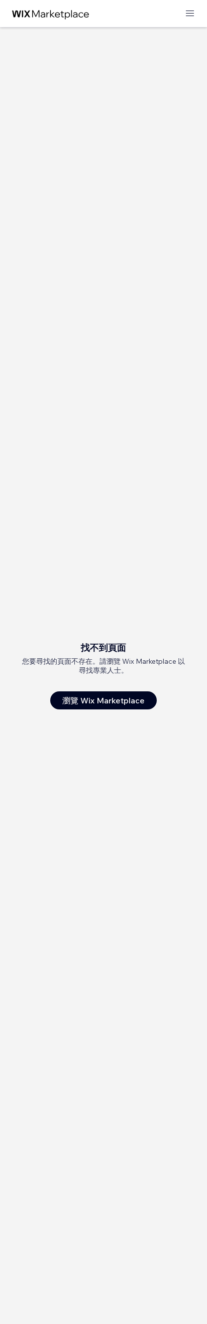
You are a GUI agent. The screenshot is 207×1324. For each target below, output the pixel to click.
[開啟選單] (190, 14)
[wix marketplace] (50, 14)
